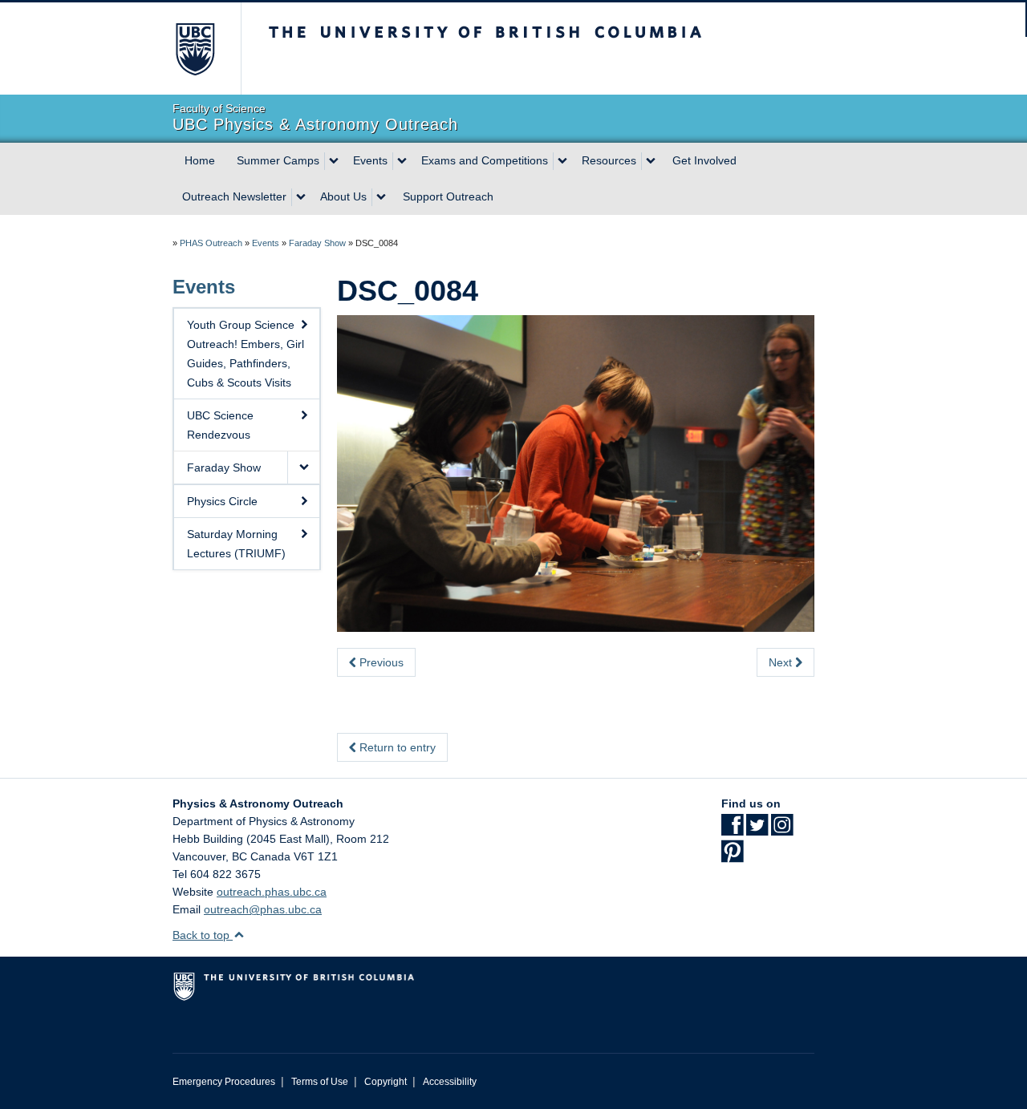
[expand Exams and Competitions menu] (562, 161)
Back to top (203, 935)
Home (200, 160)
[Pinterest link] (732, 856)
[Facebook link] (732, 830)
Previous (380, 662)
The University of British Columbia (194, 48)
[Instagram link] (782, 830)
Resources (609, 160)
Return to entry (396, 747)
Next (782, 662)
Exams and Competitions (484, 160)
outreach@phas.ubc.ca (263, 909)
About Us (343, 196)
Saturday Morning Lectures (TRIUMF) (236, 544)
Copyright (385, 1081)
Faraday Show (317, 243)
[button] (303, 467)
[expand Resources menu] (650, 161)
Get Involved (704, 160)
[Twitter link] (757, 830)
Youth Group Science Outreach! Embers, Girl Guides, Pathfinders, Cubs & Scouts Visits (245, 353)
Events (370, 160)
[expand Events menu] (402, 161)
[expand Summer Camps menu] (333, 161)
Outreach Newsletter (234, 196)
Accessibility (450, 1081)
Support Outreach (448, 196)
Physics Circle (222, 501)
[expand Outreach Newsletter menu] (301, 197)
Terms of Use (319, 1081)
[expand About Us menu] (381, 197)
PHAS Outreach (211, 243)
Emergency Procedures (224, 1081)
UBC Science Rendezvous (220, 425)
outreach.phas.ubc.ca (272, 891)
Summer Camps (278, 160)
